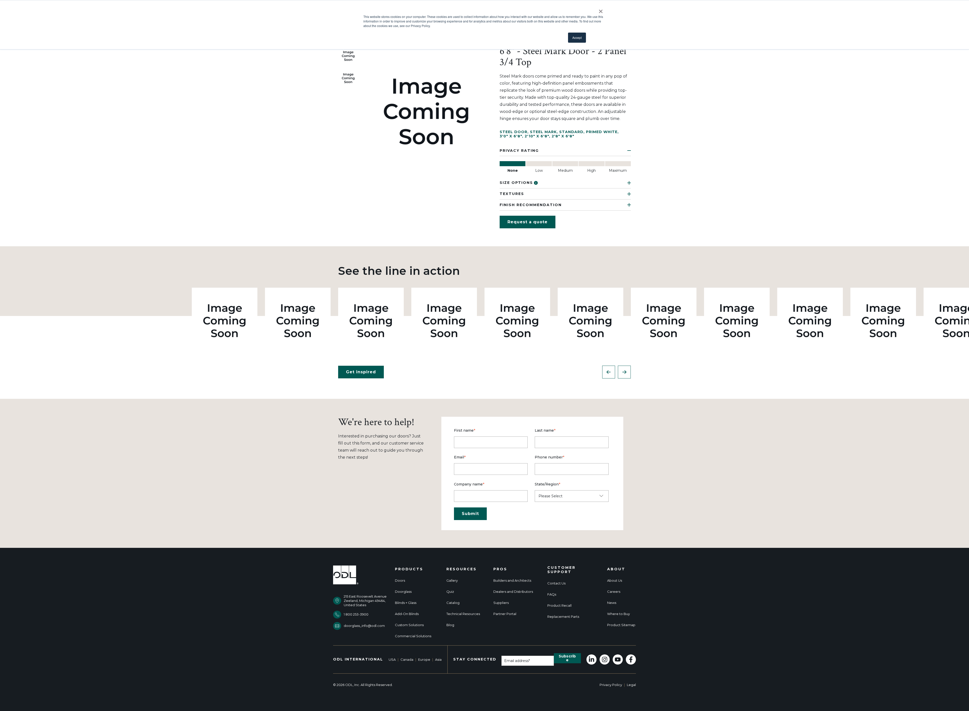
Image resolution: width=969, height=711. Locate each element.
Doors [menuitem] (400, 580)
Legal (631, 685)
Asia (438, 659)
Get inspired (361, 372)
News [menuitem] (611, 602)
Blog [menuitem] (450, 625)
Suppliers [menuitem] (501, 602)
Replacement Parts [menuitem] (563, 616)
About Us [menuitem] (614, 580)
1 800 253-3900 (356, 614)
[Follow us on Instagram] (605, 659)
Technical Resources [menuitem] (463, 614)
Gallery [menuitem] (452, 580)
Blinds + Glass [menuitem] (405, 602)
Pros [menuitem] (500, 569)
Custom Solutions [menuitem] (409, 625)
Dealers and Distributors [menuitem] (513, 591)
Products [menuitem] (409, 569)
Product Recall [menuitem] (559, 605)
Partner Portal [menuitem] (504, 614)
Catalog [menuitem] (453, 602)
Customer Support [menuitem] (561, 570)
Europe (424, 659)
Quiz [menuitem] (450, 591)
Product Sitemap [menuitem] (621, 625)
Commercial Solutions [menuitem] (413, 636)
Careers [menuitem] (613, 591)
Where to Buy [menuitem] (618, 614)
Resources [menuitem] (461, 569)
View (225, 320)
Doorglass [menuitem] (403, 591)
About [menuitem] (616, 569)
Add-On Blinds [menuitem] (407, 614)
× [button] (601, 9)
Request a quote (527, 221)
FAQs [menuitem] (551, 594)
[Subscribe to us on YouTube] (618, 659)
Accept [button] (577, 37)
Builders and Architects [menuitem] (512, 580)
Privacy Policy (611, 685)
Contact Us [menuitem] (556, 583)
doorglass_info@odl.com (364, 626)
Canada (406, 659)
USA (392, 659)
